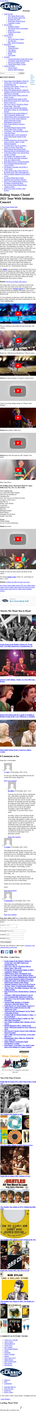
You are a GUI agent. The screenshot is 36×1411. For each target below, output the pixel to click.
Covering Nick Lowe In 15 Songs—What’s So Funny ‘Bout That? (15, 146)
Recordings (11, 46)
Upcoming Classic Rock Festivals (18, 61)
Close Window (5, 1399)
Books (10, 53)
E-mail (2, 934)
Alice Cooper (8, 1342)
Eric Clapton (8, 1347)
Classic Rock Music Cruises (17, 64)
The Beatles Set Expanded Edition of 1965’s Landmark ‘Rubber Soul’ (15, 114)
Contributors (8, 1383)
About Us (7, 1380)
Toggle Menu (4, 1)
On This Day (12, 41)
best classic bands (5, 585)
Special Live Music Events (16, 62)
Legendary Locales (14, 23)
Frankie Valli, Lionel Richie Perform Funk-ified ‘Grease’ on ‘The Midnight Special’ (16, 109)
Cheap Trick (8, 1345)
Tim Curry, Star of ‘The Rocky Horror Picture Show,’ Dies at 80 (16, 105)
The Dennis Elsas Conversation (18, 28)
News (10, 37)
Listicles (10, 34)
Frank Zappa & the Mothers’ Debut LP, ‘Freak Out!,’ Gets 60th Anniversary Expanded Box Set (16, 82)
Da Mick (11, 791)
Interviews (11, 30)
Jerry (8, 772)
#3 (5, 901)
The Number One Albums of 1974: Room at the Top (18, 1239)
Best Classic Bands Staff (10, 207)
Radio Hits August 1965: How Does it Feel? (15, 1270)
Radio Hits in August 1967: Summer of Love (15, 1176)
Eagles (6, 1351)
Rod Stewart (8, 1365)
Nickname (3, 931)
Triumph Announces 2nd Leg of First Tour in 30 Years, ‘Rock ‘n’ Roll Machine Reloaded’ (16, 142)
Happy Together (9, 1354)
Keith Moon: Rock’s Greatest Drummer (16, 162)
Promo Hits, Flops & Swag (16, 21)
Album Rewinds (13, 48)
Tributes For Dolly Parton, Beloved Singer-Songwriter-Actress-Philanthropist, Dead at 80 (15, 120)
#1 (5, 772)
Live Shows (12, 50)
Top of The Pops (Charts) (16, 39)
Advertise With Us (10, 1387)
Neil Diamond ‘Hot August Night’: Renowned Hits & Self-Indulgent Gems (16, 150)
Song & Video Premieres (16, 70)
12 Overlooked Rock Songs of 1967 (15, 99)
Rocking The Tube (14, 19)
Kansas (6, 1356)
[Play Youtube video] (18, 313)
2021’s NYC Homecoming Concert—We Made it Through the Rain (16, 182)
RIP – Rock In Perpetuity (16, 43)
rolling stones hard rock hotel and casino (22, 587)
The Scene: (32, 76)
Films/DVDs (12, 52)
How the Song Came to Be (16, 18)
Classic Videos (12, 68)
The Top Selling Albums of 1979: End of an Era (16, 1145)
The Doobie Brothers (11, 1349)
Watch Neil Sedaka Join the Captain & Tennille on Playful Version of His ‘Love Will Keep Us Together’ (17, 91)
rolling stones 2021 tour (19, 585)
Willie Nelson (8, 1360)
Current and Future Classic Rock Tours (20, 59)
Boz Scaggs (8, 1363)
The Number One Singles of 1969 (15, 156)
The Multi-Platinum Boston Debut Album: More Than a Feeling (15, 128)
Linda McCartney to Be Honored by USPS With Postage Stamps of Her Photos (15, 136)
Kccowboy (9, 901)
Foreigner (7, 1352)
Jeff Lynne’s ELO (10, 1358)
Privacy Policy (8, 1392)
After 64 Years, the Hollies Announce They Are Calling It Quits (16, 159)
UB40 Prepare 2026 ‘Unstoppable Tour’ (17, 117)
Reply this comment (10, 781)
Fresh (8, 847)
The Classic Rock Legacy (16, 16)
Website (2, 938)
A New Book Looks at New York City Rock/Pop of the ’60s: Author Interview (16, 171)
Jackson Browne (9, 1343)
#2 (5, 847)
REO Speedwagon (10, 1361)
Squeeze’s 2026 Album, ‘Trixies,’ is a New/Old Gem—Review (16, 87)
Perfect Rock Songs (14, 32)
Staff (5, 1382)
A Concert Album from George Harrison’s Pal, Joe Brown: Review (15, 178)
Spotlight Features (13, 26)
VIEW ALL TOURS (11, 1340)
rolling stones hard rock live (9, 589)
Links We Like (8, 1389)
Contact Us (7, 1390)
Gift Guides (11, 55)
